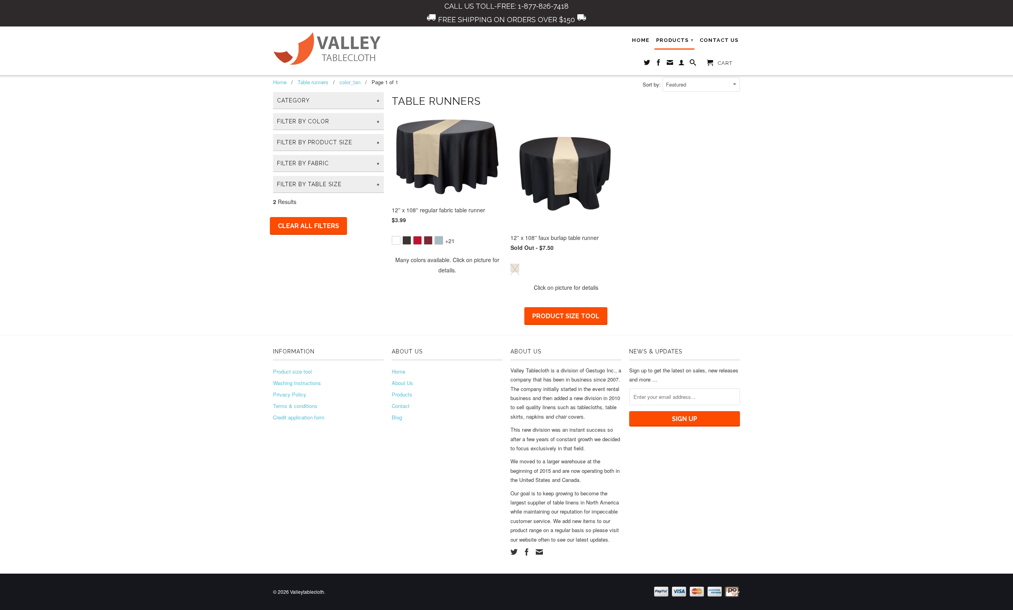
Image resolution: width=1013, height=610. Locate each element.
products (675, 40)
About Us (402, 383)
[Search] (693, 64)
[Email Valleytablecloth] (670, 64)
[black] (406, 240)
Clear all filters (308, 226)
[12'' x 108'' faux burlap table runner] (565, 262)
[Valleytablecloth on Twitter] (647, 64)
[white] (396, 240)
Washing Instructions (297, 383)
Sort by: (652, 84)
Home (640, 40)
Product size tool (565, 316)
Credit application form (298, 417)
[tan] (514, 268)
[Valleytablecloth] (328, 48)
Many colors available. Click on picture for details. (447, 265)
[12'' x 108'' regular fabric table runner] (447, 234)
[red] (417, 240)
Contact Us (719, 40)
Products (402, 394)
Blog (397, 417)
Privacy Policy (289, 394)
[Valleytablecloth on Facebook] (658, 64)
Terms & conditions (295, 406)
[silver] (438, 240)
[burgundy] (428, 240)
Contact (401, 406)
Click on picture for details (566, 287)
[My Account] (681, 64)
